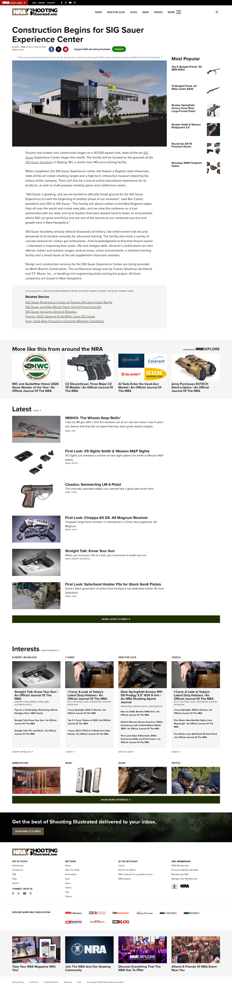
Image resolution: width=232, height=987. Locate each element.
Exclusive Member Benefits (185, 869)
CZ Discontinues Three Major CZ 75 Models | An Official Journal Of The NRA (89, 387)
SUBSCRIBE (28, 831)
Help (14, 878)
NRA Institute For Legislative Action (135, 874)
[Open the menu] (179, 11)
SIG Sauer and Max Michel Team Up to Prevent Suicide (63, 307)
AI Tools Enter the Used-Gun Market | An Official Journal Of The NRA (139, 387)
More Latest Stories (129, 619)
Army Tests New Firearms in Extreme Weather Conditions (64, 321)
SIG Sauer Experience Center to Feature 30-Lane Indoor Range (68, 302)
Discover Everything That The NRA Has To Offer (139, 968)
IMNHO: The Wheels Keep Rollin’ (93, 418)
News (98, 12)
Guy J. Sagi (42, 291)
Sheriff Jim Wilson (80, 558)
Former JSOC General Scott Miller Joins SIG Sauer (60, 316)
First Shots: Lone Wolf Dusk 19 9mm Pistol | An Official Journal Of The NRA (195, 735)
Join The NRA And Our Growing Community (88, 968)
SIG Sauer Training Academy (92, 291)
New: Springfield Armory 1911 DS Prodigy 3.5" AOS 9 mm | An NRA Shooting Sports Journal (141, 696)
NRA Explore (124, 878)
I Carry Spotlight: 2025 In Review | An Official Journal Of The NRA (87, 711)
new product (156, 706)
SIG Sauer (112, 291)
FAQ (14, 874)
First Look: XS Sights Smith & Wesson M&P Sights (107, 451)
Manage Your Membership (184, 878)
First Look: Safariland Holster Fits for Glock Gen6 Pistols (113, 584)
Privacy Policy (18, 982)
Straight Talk (21, 701)
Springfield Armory (131, 706)
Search (15, 883)
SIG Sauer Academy (39, 162)
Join (34, 2)
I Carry (70, 657)
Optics (74, 463)
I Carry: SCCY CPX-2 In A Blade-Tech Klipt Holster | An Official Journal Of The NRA (89, 732)
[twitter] (58, 48)
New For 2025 (116, 12)
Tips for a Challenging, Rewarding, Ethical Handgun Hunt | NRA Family (36, 711)
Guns (133, 12)
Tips (73, 431)
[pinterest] (65, 48)
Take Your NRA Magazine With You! (34, 968)
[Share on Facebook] (51, 48)
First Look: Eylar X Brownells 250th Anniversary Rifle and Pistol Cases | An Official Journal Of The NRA (141, 739)
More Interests (49, 650)
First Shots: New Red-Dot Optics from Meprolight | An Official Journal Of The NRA (193, 723)
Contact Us (17, 869)
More (36, 410)
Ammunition (20, 763)
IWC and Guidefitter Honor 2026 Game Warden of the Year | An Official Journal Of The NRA (35, 387)
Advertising (17, 865)
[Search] (217, 12)
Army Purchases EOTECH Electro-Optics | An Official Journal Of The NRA (190, 387)
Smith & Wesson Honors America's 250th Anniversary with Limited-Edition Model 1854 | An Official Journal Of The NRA (142, 725)
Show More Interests (133, 799)
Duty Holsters (75, 701)
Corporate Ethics (51, 982)
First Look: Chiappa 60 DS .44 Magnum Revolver (106, 517)
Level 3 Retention (92, 701)
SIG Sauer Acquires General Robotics (51, 311)
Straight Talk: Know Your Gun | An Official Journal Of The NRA (36, 695)
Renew (41, 2)
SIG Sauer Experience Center (62, 291)
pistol (145, 706)
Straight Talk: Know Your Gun (90, 551)
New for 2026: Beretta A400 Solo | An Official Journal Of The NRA (140, 713)
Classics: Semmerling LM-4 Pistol (93, 484)
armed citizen (36, 701)
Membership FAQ (180, 874)
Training (122, 291)
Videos (158, 12)
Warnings (68, 982)
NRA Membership (180, 865)
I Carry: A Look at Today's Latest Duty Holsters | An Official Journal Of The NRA (87, 695)
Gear (145, 12)
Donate (51, 2)
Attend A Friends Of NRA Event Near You (194, 968)
